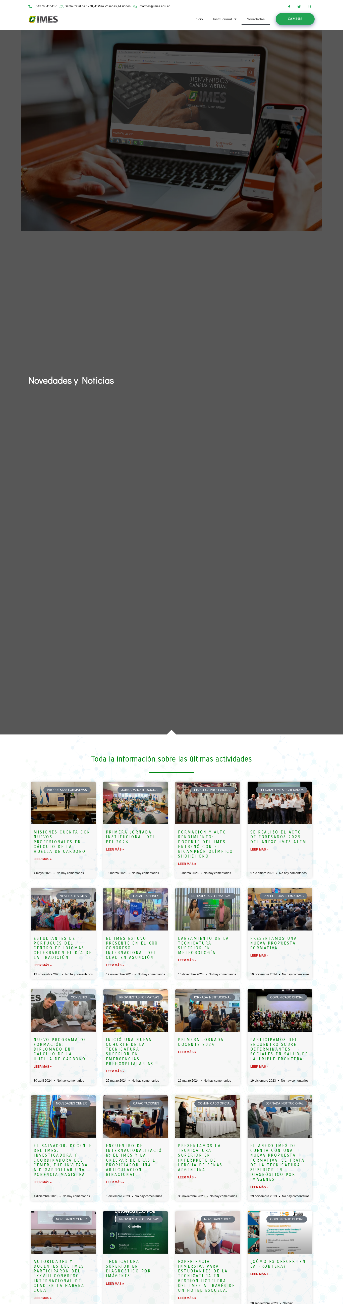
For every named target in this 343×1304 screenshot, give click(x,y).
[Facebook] (289, 7)
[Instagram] (309, 7)
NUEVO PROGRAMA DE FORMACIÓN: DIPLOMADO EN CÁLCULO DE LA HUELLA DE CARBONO (60, 1049)
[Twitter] (299, 7)
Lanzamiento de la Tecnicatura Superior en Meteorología (203, 945)
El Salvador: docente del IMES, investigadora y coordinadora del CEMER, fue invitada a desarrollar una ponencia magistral (63, 1160)
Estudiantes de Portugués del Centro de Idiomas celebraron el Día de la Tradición (63, 948)
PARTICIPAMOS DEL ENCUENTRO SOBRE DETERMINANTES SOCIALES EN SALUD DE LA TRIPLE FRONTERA (279, 1049)
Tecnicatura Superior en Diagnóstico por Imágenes (128, 1268)
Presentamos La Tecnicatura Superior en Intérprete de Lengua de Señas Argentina (200, 1157)
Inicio (199, 19)
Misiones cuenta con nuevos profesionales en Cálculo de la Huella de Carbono (62, 842)
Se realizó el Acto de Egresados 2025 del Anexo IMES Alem (278, 837)
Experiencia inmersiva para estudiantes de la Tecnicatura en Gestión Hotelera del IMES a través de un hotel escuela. (206, 1276)
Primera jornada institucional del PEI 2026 (131, 837)
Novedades (256, 19)
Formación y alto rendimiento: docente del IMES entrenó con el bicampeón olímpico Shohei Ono (205, 844)
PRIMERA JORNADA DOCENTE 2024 (201, 1042)
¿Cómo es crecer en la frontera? (278, 1264)
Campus (295, 18)
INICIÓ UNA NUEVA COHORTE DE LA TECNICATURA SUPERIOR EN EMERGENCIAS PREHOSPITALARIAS (130, 1051)
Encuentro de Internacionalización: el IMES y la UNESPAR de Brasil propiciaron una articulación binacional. (134, 1160)
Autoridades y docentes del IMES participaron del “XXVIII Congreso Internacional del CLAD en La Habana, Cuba (60, 1276)
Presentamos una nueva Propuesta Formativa (273, 943)
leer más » (43, 859)
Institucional (222, 19)
